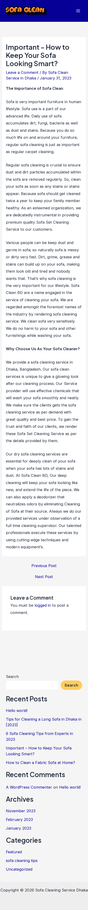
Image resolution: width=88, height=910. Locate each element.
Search (12, 676)
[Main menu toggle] (78, 11)
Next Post (44, 577)
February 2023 (19, 819)
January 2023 (18, 828)
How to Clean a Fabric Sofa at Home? (40, 762)
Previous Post (44, 566)
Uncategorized (19, 869)
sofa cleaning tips (22, 860)
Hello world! (16, 710)
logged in (42, 605)
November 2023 (20, 810)
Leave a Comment (22, 72)
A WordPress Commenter (29, 787)
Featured (14, 852)
